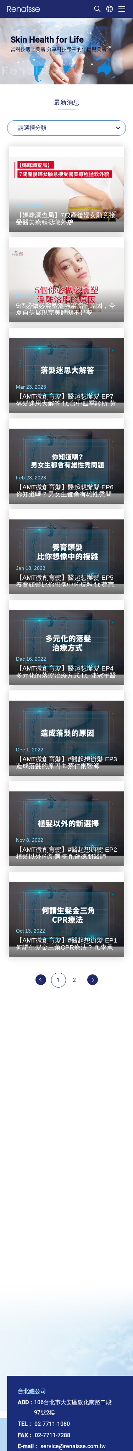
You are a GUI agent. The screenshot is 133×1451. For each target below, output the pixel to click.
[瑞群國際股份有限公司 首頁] (23, 8)
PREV (40, 979)
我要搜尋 (97, 9)
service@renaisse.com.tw (73, 1446)
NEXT (92, 979)
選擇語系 (109, 9)
